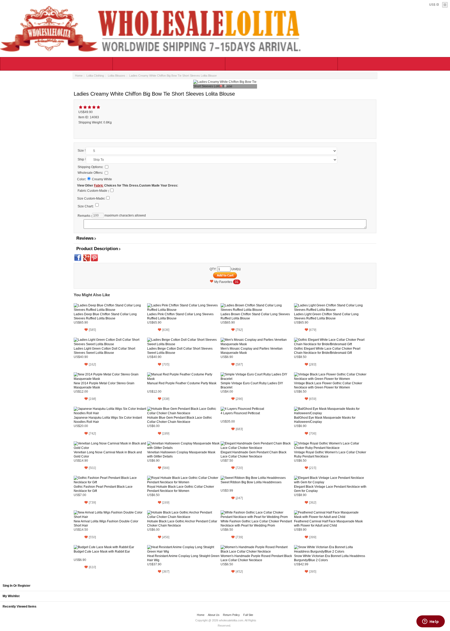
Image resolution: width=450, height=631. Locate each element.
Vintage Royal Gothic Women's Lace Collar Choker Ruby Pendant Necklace (330, 454)
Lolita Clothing (95, 75)
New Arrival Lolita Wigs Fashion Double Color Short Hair (106, 523)
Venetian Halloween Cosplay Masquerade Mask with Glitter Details (181, 454)
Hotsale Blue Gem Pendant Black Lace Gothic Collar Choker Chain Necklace (179, 420)
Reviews (84, 238)
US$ (432, 5)
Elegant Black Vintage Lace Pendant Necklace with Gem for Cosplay (330, 489)
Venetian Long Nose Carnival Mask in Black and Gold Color (108, 454)
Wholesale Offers (90, 173)
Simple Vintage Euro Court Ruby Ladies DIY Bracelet (252, 385)
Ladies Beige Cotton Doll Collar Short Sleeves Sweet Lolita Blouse (180, 351)
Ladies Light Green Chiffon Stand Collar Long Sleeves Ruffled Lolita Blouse (326, 316)
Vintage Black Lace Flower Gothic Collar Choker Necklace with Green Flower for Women (328, 385)
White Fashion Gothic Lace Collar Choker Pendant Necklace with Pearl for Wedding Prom (256, 523)
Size (81, 150)
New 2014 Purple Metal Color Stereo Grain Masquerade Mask (104, 385)
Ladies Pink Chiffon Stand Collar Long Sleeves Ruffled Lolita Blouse (180, 316)
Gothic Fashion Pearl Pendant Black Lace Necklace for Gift (103, 489)
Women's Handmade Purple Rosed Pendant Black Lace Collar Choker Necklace (256, 558)
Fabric (98, 185)
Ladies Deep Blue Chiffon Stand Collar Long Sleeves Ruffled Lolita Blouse (105, 316)
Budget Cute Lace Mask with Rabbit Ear (102, 551)
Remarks (84, 216)
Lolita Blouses (116, 75)
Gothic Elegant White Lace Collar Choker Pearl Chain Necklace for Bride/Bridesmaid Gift (327, 351)
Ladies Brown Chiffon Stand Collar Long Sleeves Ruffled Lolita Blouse (255, 316)
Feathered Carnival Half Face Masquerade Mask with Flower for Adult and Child (328, 523)
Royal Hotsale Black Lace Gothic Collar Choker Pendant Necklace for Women (180, 489)
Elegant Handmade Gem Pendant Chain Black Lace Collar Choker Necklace (253, 454)
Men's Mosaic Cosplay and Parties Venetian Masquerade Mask (252, 351)
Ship (81, 159)
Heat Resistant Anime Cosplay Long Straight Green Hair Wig (183, 558)
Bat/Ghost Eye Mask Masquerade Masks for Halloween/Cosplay (324, 420)
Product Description (97, 248)
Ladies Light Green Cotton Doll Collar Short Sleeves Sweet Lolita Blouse (104, 351)
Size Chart (85, 206)
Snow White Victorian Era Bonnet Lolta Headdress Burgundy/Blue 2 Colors (329, 558)
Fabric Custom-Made (92, 191)
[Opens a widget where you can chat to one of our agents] (430, 621)
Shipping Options (90, 167)
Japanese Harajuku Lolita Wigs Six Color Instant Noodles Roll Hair (108, 420)
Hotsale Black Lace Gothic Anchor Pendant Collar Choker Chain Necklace (182, 523)
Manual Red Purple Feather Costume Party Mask (181, 383)
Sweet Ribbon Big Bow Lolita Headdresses (251, 482)
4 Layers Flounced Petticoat (240, 413)
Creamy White (102, 179)
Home (79, 75)
